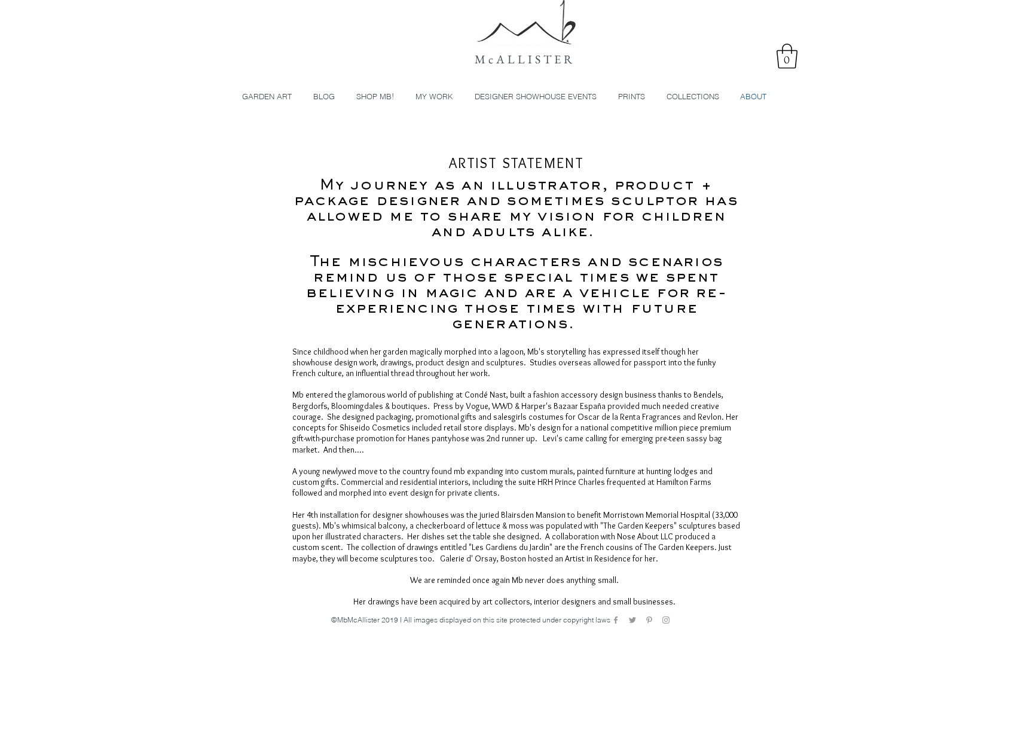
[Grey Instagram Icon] (666, 620)
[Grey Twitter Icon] (632, 620)
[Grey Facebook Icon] (616, 620)
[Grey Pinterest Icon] (649, 620)
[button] (787, 56)
